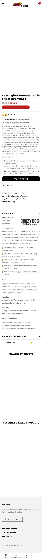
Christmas (15, 196)
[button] (39, 4)
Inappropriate (11, 199)
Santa (25, 199)
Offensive (23, 196)
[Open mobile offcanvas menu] (3, 4)
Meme (19, 199)
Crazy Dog (11, 202)
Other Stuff (8, 536)
